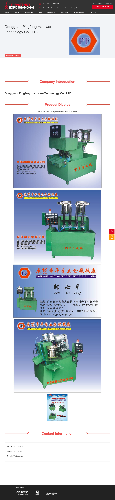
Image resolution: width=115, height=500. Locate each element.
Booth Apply (64, 12)
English (100, 3)
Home (7, 12)
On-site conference (79, 12)
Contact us (93, 12)
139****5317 (17, 451)
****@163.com (18, 456)
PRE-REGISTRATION (102, 7)
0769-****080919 (17, 446)
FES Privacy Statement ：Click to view (76, 492)
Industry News (29, 12)
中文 (93, 3)
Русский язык (109, 3)
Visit (40, 12)
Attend (111, 232)
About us (17, 12)
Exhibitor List (51, 12)
